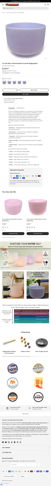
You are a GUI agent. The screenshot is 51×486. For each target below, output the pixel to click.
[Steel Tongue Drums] (42, 342)
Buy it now (25, 94)
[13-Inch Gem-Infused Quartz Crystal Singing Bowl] (38, 206)
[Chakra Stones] (25, 342)
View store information (9, 102)
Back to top (25, 413)
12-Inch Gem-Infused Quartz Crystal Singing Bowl (15, 12)
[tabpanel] (25, 138)
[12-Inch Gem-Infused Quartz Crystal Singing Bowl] (13, 206)
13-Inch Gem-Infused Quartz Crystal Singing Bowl (36, 219)
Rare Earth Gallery (8, 480)
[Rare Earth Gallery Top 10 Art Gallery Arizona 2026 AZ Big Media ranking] (12, 397)
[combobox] (25, 8)
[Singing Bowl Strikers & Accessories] (9, 342)
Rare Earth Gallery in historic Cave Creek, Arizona (34, 422)
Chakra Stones (25, 351)
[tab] (11, 107)
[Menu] (2, 4)
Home (3, 12)
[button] (48, 4)
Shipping (4, 70)
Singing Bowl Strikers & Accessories (9, 352)
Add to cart (34, 90)
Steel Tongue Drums (41, 351)
